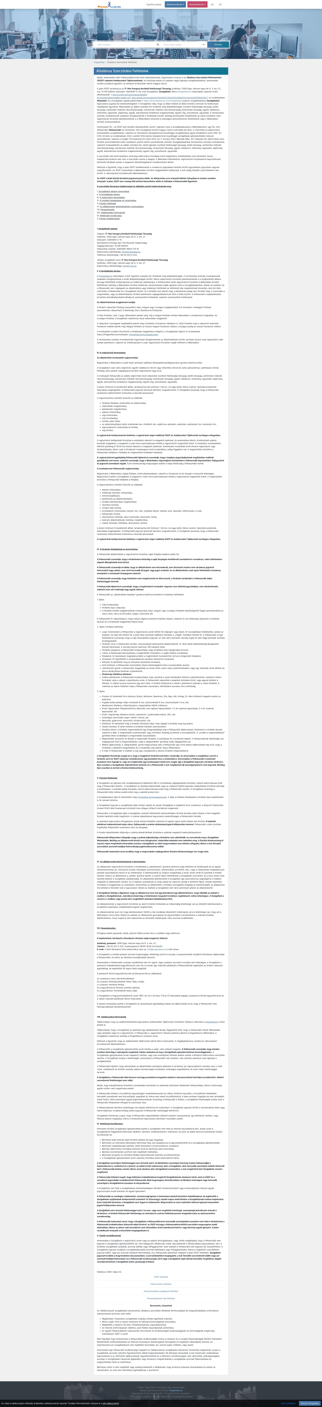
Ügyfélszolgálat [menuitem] (153, 4)
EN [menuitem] (212, 4)
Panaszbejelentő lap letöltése (161, 1298)
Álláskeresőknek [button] (175, 4)
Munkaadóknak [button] (196, 4)
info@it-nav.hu (129, 266)
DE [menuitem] (220, 4)
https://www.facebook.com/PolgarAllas (162, 100)
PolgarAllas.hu (184, 91)
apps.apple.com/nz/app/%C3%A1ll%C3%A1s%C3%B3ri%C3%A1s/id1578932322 (169, 97)
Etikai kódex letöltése (161, 1284)
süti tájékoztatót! (111, 1403)
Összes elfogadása (310, 1403)
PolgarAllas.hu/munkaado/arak (143, 334)
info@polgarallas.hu (131, 252)
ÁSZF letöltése (161, 1277)
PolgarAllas (99, 62)
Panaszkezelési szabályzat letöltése (161, 1291)
